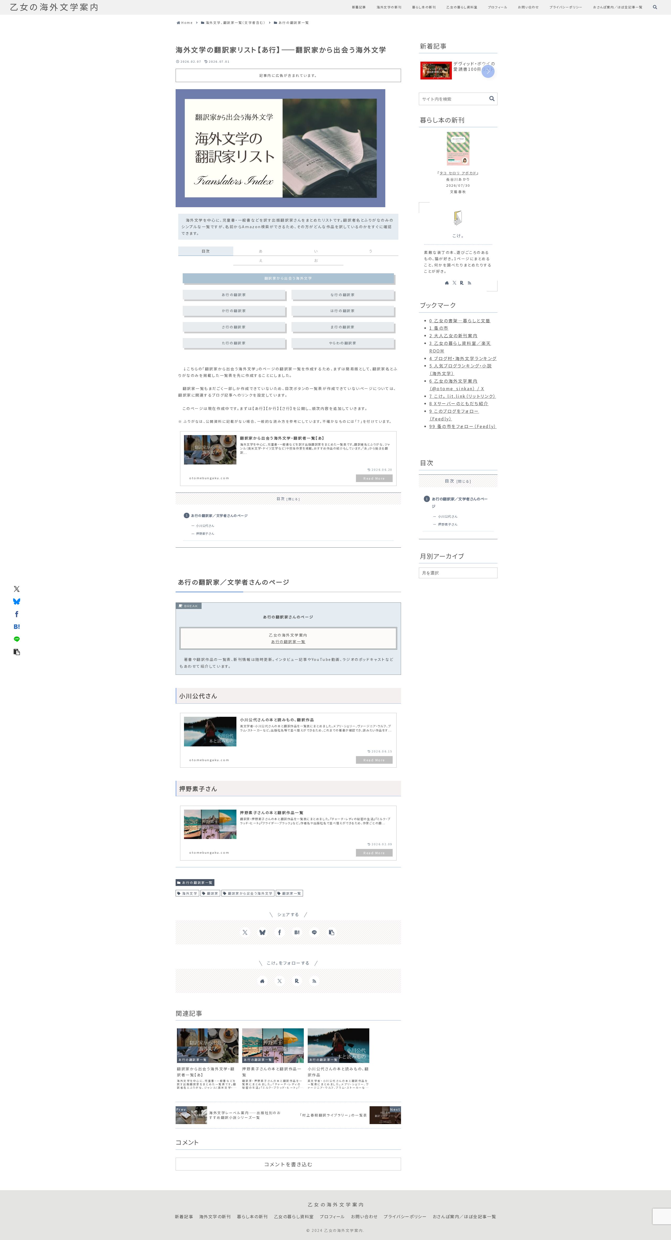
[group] (458, 71)
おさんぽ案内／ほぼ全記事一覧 (464, 1216)
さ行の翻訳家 (234, 326)
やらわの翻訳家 (343, 342)
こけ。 (458, 236)
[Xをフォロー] (279, 981)
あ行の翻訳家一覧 (288, 641)
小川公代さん (205, 525)
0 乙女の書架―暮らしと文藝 (460, 320)
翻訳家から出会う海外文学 (288, 278)
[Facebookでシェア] (17, 613)
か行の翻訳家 (234, 310)
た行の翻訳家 (234, 342)
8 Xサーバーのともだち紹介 (459, 403)
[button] (17, 651)
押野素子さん (205, 533)
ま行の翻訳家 (343, 326)
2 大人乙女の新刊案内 (453, 335)
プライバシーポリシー (405, 1216)
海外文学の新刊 (215, 1216)
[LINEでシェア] (17, 639)
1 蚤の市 (438, 328)
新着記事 (184, 1216)
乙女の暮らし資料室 (294, 1216)
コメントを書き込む (288, 1164)
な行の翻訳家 (343, 294)
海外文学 (189, 893)
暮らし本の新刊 (252, 1216)
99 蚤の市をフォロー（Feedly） (463, 426)
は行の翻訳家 (343, 310)
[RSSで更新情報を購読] (314, 981)
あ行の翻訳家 (234, 294)
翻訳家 (213, 893)
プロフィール (332, 1216)
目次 (281, 498)
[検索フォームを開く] (655, 7)
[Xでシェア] (17, 588)
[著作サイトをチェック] (262, 981)
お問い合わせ (364, 1216)
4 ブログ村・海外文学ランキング (463, 358)
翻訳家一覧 (291, 893)
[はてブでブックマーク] (17, 626)
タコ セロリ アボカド (458, 172)
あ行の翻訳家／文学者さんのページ (219, 515)
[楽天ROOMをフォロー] (297, 981)
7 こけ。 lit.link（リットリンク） (462, 396)
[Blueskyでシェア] (17, 601)
